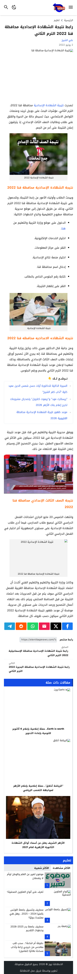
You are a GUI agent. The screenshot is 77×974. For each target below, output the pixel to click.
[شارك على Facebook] (67, 626)
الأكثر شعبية (41, 868)
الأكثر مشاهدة (61, 868)
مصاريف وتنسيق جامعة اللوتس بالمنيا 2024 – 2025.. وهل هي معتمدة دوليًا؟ (26, 913)
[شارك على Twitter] (55, 626)
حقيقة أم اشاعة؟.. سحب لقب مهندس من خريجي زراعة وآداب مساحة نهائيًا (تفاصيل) (27, 947)
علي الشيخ (67, 40)
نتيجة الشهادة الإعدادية (49, 105)
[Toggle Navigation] (71, 7)
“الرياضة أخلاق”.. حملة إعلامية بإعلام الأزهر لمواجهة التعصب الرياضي (38, 788)
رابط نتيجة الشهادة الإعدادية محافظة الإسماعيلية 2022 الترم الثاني (38, 651)
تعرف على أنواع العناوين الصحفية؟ (25, 892)
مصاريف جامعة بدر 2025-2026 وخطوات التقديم (26, 928)
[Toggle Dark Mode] (14, 7)
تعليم (57, 20)
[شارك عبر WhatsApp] (32, 626)
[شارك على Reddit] (21, 626)
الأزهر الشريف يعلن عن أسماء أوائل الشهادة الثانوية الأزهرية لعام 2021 (38, 845)
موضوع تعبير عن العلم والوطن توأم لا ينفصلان (25, 876)
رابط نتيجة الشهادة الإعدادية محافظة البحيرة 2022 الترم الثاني (39, 667)
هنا (63, 228)
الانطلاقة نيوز (56, 964)
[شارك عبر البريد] (44, 626)
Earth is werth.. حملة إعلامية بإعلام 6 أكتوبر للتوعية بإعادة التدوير (38, 730)
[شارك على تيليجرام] (9, 626)
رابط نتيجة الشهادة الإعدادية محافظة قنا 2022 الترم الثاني (39, 30)
